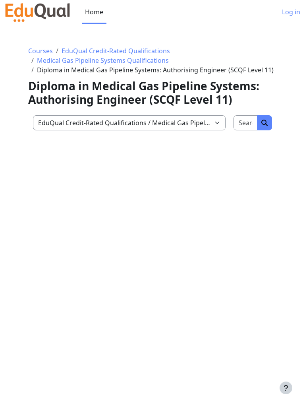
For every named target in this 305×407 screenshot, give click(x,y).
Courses (40, 51)
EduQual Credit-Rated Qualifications (116, 51)
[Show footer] (286, 388)
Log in (291, 12)
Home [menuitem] (94, 12)
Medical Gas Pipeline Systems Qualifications (103, 60)
